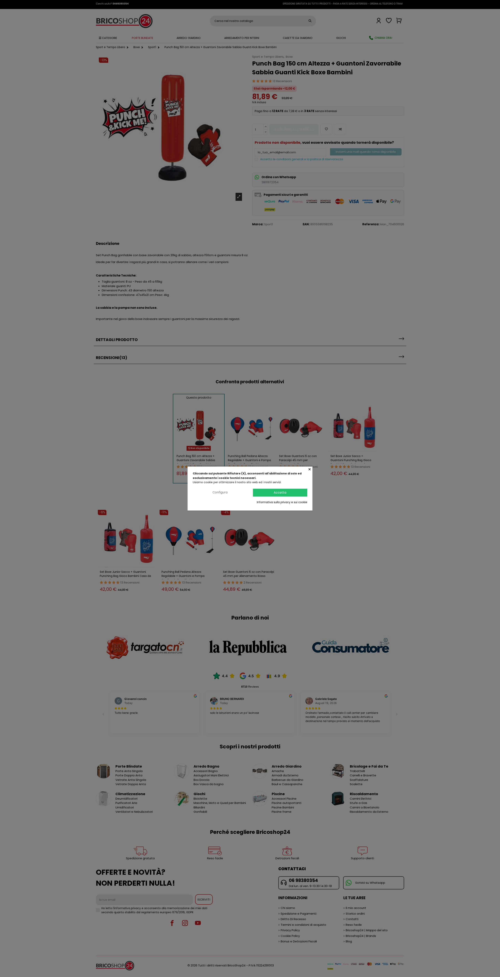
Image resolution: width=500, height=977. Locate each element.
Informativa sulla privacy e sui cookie (282, 502)
